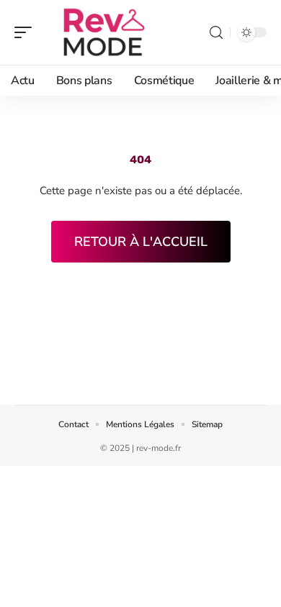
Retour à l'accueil (141, 241)
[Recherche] (216, 33)
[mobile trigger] (26, 32)
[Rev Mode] (104, 32)
